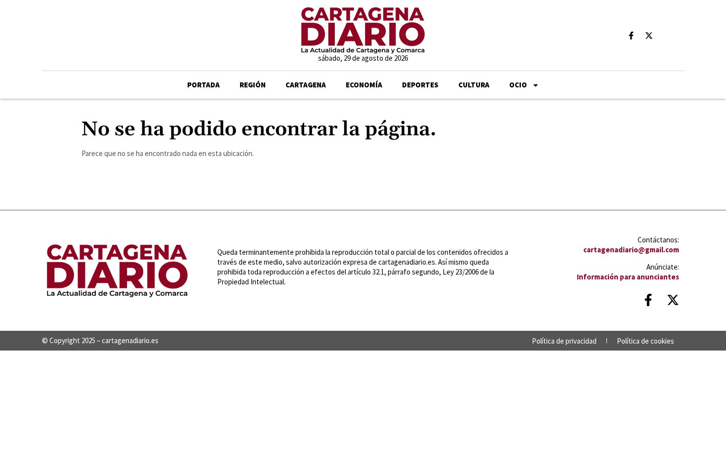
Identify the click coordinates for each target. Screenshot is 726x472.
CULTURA (473, 84)
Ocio (518, 84)
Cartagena (305, 84)
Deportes (420, 84)
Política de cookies (645, 341)
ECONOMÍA (364, 84)
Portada (203, 84)
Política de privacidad (564, 341)
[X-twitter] (649, 35)
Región (253, 84)
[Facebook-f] (631, 35)
